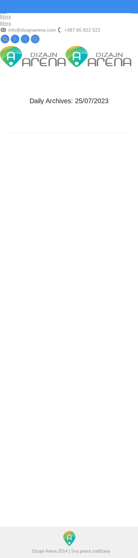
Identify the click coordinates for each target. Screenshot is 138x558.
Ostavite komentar (94, 263)
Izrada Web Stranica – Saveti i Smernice (56, 249)
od (37, 263)
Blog (19, 263)
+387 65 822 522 (82, 30)
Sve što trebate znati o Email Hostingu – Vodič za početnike (68, 442)
